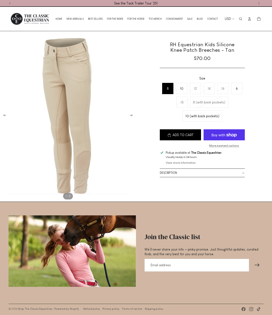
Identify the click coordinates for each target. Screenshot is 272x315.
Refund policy (91, 308)
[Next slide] (132, 116)
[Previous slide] (3, 116)
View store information (181, 162)
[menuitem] (58, 19)
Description (168, 173)
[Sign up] (257, 265)
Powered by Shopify (66, 308)
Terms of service (132, 308)
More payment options (224, 145)
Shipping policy (154, 308)
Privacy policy (110, 308)
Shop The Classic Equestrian (35, 308)
